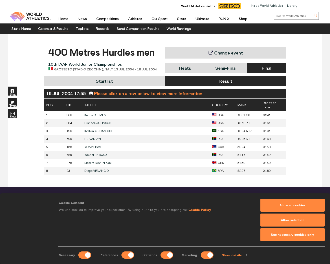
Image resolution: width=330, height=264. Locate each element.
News (82, 18)
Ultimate (202, 18)
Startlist (104, 81)
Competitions (107, 18)
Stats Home (21, 28)
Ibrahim (98, 131)
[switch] (127, 255)
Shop (243, 18)
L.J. (93, 139)
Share (13, 94)
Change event (228, 53)
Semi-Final (225, 68)
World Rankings (179, 28)
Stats (181, 18)
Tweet (13, 105)
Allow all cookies (292, 205)
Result (225, 81)
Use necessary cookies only (292, 234)
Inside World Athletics (267, 6)
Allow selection (292, 220)
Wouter (95, 155)
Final (266, 68)
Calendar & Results (53, 28)
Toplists (82, 28)
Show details (232, 255)
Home (63, 18)
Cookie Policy (200, 210)
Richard (98, 163)
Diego (96, 171)
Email (13, 116)
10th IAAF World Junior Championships (85, 64)
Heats (185, 68)
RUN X (224, 18)
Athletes (135, 18)
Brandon (98, 123)
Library (292, 6)
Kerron (96, 115)
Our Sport (160, 18)
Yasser (94, 147)
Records (103, 28)
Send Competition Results (138, 28)
